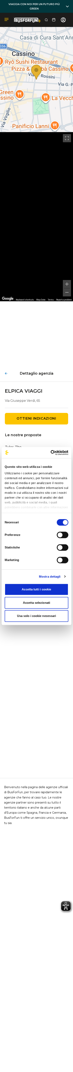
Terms (51, 300)
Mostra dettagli (50, 576)
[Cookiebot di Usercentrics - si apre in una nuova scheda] (51, 452)
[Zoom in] (67, 284)
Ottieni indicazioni (36, 418)
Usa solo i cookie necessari (36, 616)
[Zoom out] (67, 292)
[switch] (62, 535)
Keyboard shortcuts (25, 300)
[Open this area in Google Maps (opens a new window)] (7, 298)
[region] (36, 216)
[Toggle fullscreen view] (67, 138)
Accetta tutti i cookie (36, 589)
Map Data (40, 300)
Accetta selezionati (36, 602)
